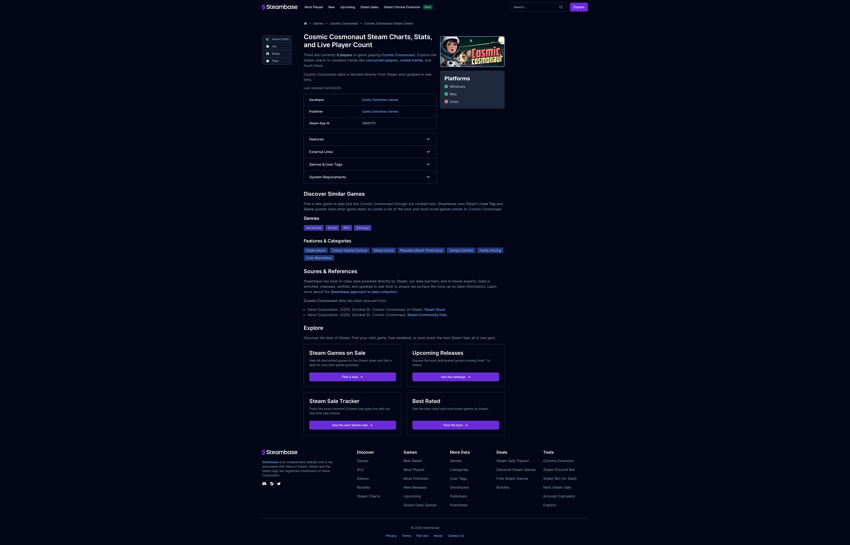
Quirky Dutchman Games (380, 100)
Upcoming (347, 7)
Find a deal (350, 377)
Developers (459, 487)
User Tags (458, 478)
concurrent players (382, 60)
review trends (411, 60)
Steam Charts (368, 496)
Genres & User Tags (325, 164)
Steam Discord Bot (559, 469)
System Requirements (327, 177)
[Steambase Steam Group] (272, 484)
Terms (406, 535)
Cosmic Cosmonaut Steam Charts (388, 23)
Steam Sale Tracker (512, 461)
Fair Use (422, 535)
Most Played (314, 7)
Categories (459, 469)
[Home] (305, 23)
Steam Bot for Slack (560, 478)
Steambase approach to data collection (364, 292)
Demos (363, 478)
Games (318, 23)
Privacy (391, 535)
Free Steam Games (512, 478)
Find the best (453, 425)
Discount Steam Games (516, 469)
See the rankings (453, 377)
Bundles (363, 487)
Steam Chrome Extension (402, 7)
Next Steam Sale (557, 487)
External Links (321, 152)
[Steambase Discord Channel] (264, 484)
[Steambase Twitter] (279, 484)
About (438, 535)
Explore (579, 7)
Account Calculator (559, 496)
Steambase (270, 462)
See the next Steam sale (350, 425)
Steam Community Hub (426, 315)
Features (316, 139)
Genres (456, 461)
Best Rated (413, 461)
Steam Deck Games (420, 505)
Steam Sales (369, 7)
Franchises (459, 505)
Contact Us (456, 535)
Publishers (458, 496)
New (331, 7)
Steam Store (434, 309)
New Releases (415, 487)
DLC (360, 469)
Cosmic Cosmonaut (344, 23)
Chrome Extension (558, 461)
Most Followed (416, 478)
